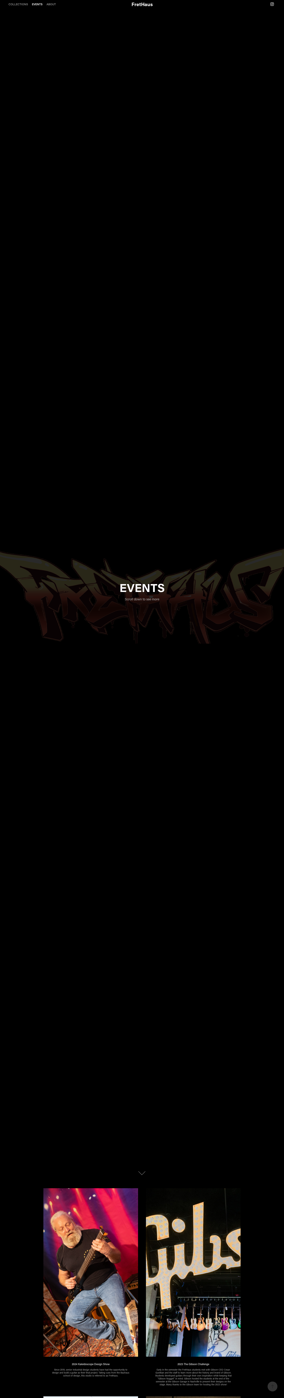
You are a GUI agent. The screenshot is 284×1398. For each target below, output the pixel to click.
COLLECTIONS (18, 4)
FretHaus (142, 4)
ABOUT (51, 4)
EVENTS (37, 4)
